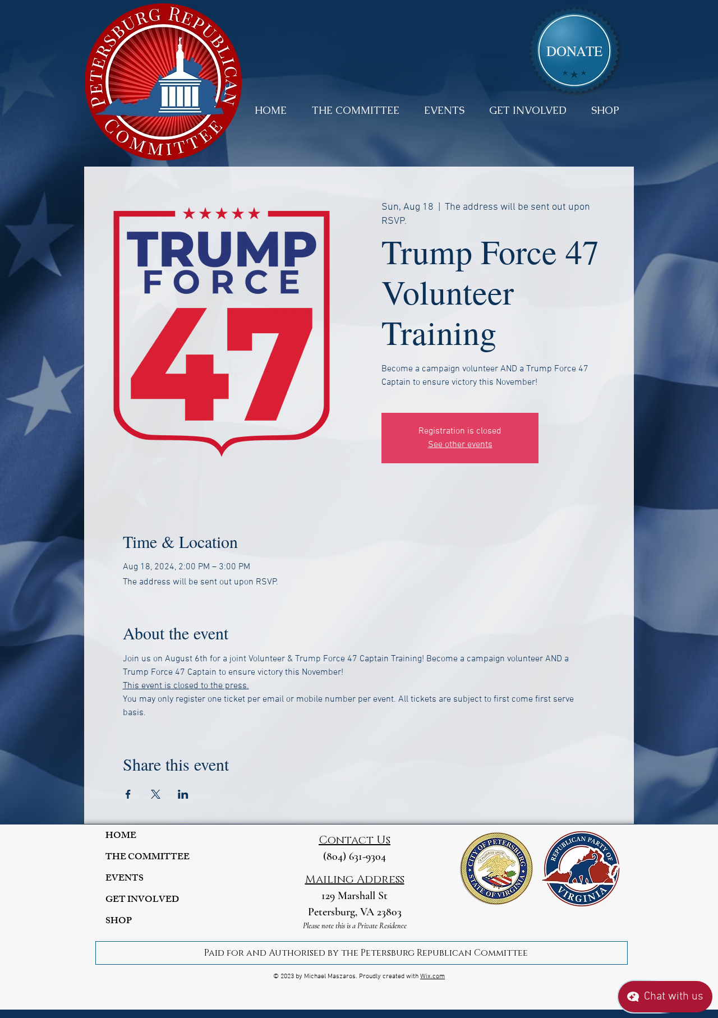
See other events (460, 444)
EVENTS (124, 879)
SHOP (118, 922)
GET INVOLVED (142, 900)
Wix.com (432, 976)
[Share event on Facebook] (128, 794)
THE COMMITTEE (147, 858)
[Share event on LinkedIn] (183, 794)
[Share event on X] (155, 794)
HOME (120, 836)
